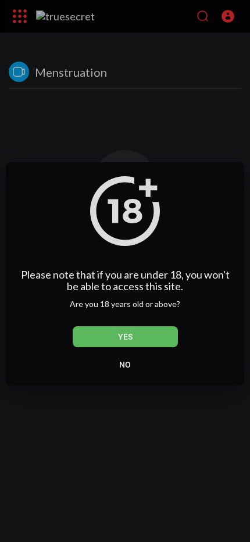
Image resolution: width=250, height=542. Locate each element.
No (125, 364)
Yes (125, 336)
